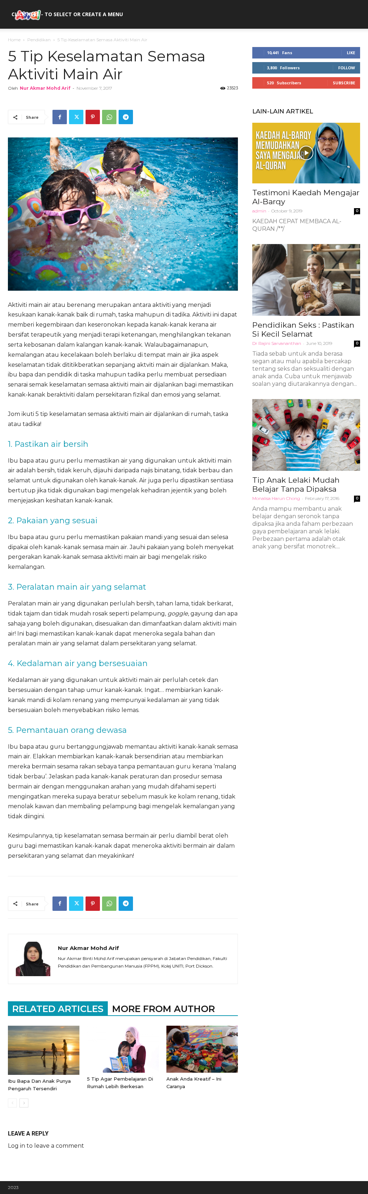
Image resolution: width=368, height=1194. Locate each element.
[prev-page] (12, 1103)
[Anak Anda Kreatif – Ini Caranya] (202, 1049)
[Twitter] (76, 117)
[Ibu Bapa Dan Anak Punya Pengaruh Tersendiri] (43, 1050)
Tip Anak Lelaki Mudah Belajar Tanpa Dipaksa (296, 484)
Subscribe (344, 82)
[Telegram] (126, 117)
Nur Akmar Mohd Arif (45, 88)
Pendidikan (39, 39)
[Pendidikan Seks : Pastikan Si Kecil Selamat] (306, 280)
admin (259, 211)
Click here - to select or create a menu (67, 14)
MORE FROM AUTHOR (163, 1008)
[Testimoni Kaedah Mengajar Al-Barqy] (306, 153)
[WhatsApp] (109, 117)
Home (14, 39)
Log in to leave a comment (46, 1145)
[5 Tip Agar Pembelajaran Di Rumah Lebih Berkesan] (122, 1049)
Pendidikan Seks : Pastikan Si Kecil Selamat (303, 329)
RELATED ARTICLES (58, 1008)
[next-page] (23, 1103)
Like (351, 52)
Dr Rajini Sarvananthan (276, 343)
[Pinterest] (93, 117)
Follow (346, 67)
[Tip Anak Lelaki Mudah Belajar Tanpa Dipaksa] (306, 435)
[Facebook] (59, 117)
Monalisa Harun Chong (276, 498)
